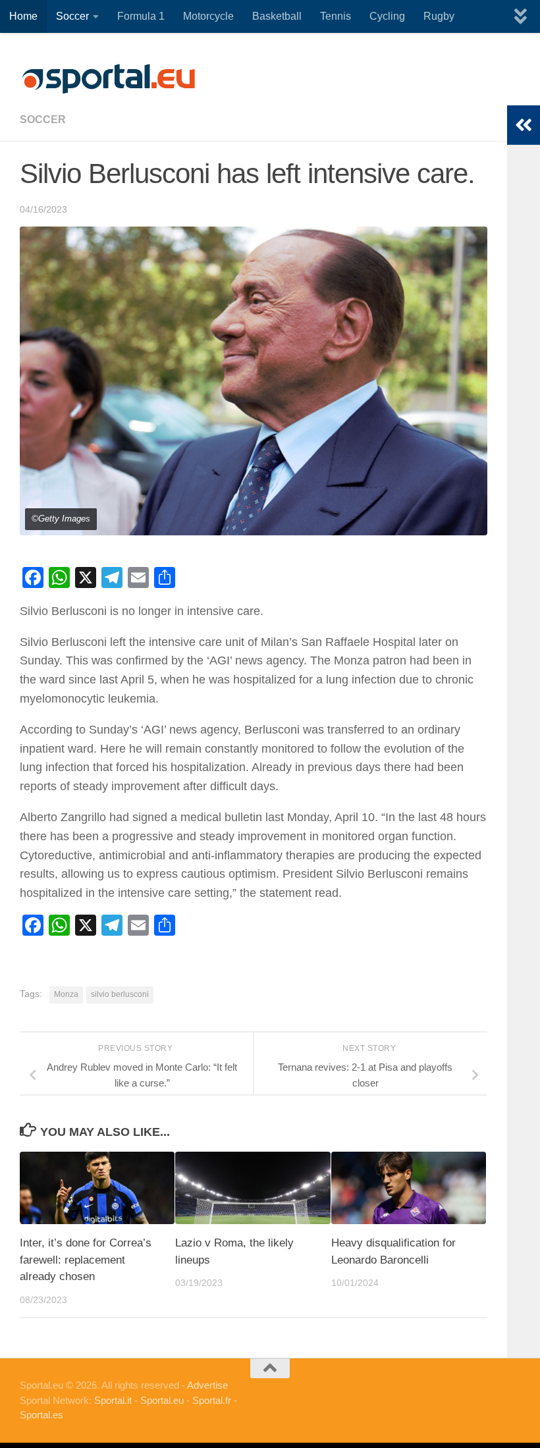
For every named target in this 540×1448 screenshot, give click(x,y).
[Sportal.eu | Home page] (109, 79)
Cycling (387, 16)
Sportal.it (113, 1400)
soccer (43, 119)
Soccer (72, 16)
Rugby (438, 16)
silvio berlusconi (120, 994)
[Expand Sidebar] (523, 125)
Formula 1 (141, 16)
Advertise (207, 1385)
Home (23, 16)
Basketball (277, 16)
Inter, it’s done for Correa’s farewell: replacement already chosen (85, 1260)
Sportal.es (41, 1414)
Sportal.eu (162, 1400)
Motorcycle (208, 16)
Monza (66, 994)
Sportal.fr (211, 1400)
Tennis (335, 16)
